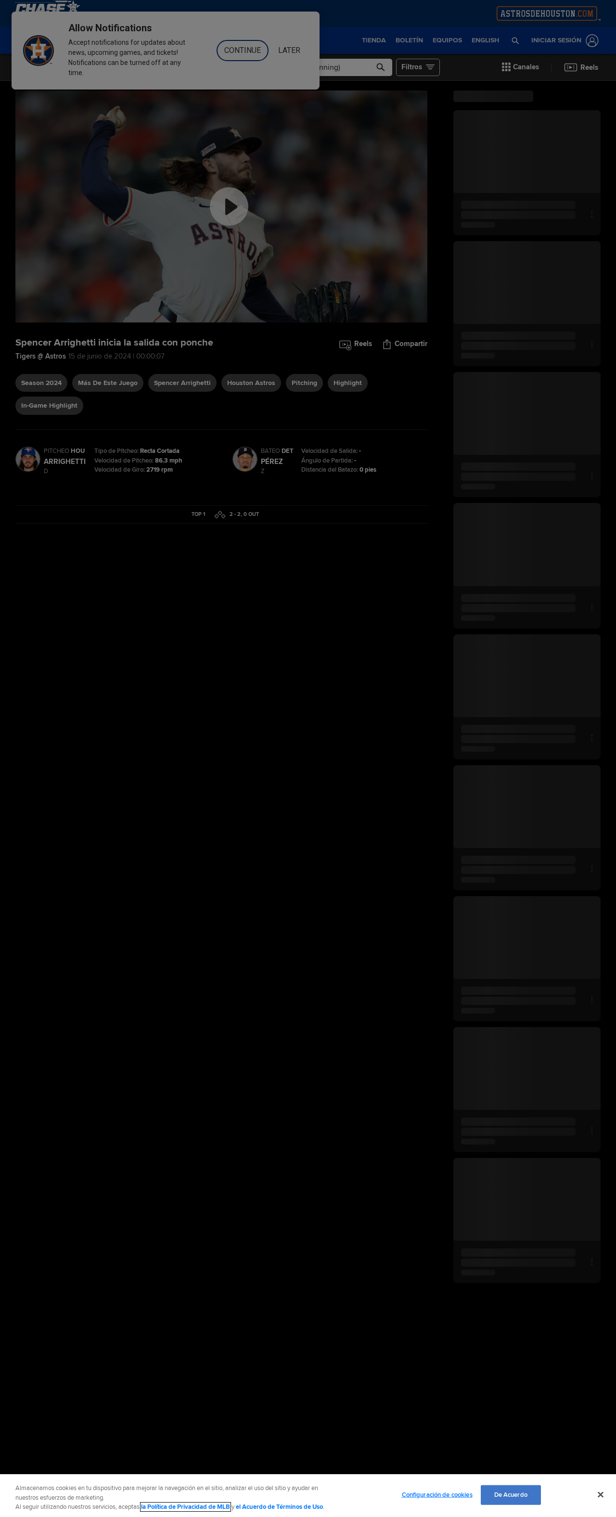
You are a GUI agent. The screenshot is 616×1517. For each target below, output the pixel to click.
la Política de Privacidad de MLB (185, 1507)
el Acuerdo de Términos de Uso (279, 1507)
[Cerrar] (600, 1494)
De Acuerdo (510, 1494)
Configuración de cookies (437, 1494)
